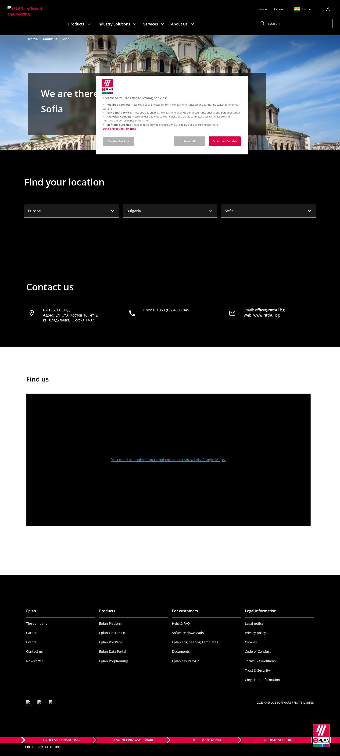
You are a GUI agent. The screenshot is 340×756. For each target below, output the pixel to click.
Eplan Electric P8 (112, 633)
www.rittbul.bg (266, 315)
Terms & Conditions (260, 661)
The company (36, 623)
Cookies (251, 642)
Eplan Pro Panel (111, 642)
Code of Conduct (258, 651)
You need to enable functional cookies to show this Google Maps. (168, 459)
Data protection (113, 128)
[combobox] (71, 211)
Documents (181, 651)
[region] (172, 115)
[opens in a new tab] (29, 703)
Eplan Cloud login (186, 661)
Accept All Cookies (225, 141)
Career (31, 633)
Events (31, 642)
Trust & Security (257, 670)
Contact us (34, 651)
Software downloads (188, 633)
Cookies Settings (118, 141)
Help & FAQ (181, 623)
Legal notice (254, 623)
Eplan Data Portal (112, 651)
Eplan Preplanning (113, 661)
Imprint (131, 128)
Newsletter (34, 661)
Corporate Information (262, 680)
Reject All (189, 141)
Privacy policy (255, 633)
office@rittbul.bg (270, 310)
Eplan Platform (110, 623)
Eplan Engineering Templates (195, 642)
